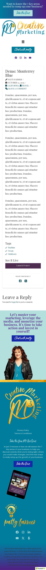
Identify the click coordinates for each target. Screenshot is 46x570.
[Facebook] (16, 57)
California (13, 85)
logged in (15, 302)
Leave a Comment (17, 88)
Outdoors (12, 254)
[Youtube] (30, 57)
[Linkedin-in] (25, 57)
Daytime (11, 247)
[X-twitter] (23, 538)
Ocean (10, 251)
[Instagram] (20, 57)
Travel (25, 85)
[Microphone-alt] (29, 538)
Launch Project (23, 265)
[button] (23, 41)
